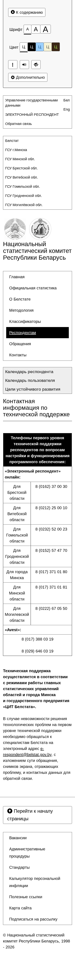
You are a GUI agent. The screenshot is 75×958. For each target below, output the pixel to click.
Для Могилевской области (17, 614)
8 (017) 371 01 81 (51, 587)
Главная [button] (17, 277)
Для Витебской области (17, 514)
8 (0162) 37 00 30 (51, 486)
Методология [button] (21, 310)
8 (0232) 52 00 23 (51, 529)
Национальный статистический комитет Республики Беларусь (37, 251)
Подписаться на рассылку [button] (33, 919)
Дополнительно (30, 77)
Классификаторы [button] (25, 321)
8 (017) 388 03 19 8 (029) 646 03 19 (37, 645)
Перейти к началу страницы (30, 814)
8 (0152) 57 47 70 (51, 550)
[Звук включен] (24, 64)
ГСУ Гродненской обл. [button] (23, 196)
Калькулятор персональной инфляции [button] (34, 882)
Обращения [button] (20, 344)
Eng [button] (66, 109)
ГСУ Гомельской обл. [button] (22, 187)
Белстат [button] (12, 141)
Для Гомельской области (17, 535)
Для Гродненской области (17, 556)
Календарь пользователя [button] (30, 380)
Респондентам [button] (22, 332)
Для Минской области (17, 593)
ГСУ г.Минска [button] (16, 150)
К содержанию (29, 12)
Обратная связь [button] (18, 124)
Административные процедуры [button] (27, 852)
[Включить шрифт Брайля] (12, 64)
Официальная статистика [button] (33, 288)
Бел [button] (66, 100)
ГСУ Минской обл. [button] (20, 159)
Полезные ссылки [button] (25, 897)
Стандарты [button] (19, 867)
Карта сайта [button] (20, 908)
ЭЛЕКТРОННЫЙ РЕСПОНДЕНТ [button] (32, 115)
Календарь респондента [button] (29, 371)
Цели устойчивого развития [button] (32, 389)
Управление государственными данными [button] (31, 102)
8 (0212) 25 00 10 (51, 508)
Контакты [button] (17, 355)
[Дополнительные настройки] (36, 64)
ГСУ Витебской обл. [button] (21, 177)
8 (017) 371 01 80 (51, 572)
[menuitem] (34, 103)
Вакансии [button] (18, 838)
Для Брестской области (16, 492)
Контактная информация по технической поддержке (36, 408)
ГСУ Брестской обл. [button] (21, 168)
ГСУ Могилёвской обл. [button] (24, 205)
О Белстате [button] (20, 299)
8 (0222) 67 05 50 (51, 608)
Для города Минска (17, 575)
